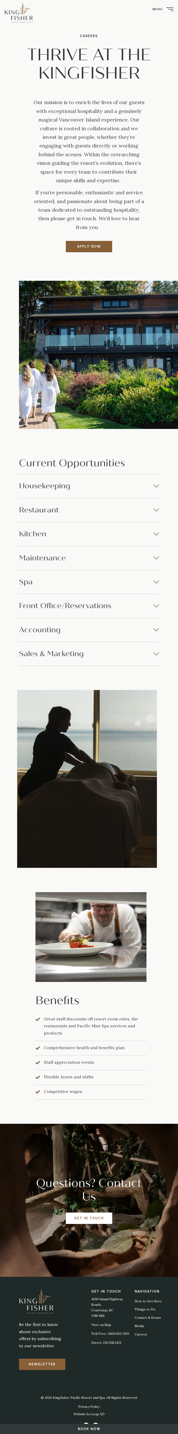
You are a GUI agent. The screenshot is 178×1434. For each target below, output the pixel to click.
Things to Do (145, 1309)
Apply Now (89, 246)
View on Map (101, 1325)
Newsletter (42, 1364)
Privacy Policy (89, 1407)
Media (139, 1326)
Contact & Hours (148, 1318)
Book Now (89, 1429)
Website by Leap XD (89, 1414)
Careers (141, 1334)
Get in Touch (89, 1218)
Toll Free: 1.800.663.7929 (110, 1334)
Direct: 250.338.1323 (106, 1343)
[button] (89, 486)
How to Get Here (148, 1301)
